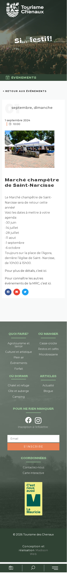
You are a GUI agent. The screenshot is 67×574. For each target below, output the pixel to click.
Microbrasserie (48, 354)
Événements (18, 363)
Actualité (48, 385)
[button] (8, 292)
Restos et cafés (48, 349)
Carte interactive (33, 473)
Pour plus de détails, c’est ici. (26, 271)
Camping (18, 396)
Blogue (48, 391)
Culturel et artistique (18, 352)
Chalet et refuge (18, 385)
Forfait (18, 368)
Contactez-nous (33, 467)
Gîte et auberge (18, 391)
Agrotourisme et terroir (19, 345)
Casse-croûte (48, 343)
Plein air (19, 357)
